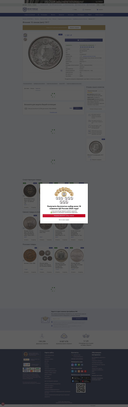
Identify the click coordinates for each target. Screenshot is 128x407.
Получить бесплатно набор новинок (64, 215)
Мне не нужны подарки (64, 219)
